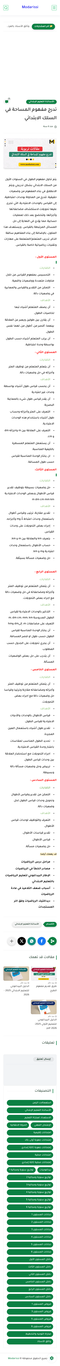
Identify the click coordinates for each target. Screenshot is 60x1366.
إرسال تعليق (43, 1059)
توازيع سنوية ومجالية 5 (38, 1200)
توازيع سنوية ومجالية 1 (21, 1170)
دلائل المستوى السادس (38, 1297)
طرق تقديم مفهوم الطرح (46, 988)
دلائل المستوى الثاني (40, 1274)
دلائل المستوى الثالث (39, 1267)
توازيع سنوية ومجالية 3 (38, 1185)
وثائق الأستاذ (44, 1341)
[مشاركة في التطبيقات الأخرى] (12, 941)
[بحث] (5, 7)
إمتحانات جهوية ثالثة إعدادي (36, 1147)
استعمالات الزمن (41, 1103)
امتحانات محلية (43, 1155)
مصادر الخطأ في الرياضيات (32, 868)
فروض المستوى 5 (41, 1319)
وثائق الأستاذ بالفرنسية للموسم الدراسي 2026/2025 (17, 26)
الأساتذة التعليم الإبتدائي (41, 102)
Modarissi (30, 8)
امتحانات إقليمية (42, 1132)
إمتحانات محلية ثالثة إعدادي (36, 1162)
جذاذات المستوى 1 (41, 1214)
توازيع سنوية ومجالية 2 (38, 1177)
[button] (42, 941)
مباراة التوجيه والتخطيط (38, 1334)
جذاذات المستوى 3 (41, 1229)
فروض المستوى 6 (41, 1326)
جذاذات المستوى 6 (41, 1252)
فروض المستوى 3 (41, 1311)
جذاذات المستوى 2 (41, 1222)
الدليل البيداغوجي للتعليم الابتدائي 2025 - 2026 (16, 990)
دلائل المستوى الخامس (38, 1282)
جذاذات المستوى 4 (41, 1237)
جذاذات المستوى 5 (41, 1244)
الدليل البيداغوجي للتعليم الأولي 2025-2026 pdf (45, 1024)
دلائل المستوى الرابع (40, 1289)
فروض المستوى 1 (41, 1304)
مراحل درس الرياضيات (35, 862)
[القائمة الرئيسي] (54, 7)
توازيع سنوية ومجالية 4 (38, 1192)
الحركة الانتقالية (18, 1125)
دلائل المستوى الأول (40, 1259)
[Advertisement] (30, 68)
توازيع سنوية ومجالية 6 (38, 1207)
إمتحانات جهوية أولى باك (38, 1140)
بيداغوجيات (45, 1170)
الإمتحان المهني (42, 1125)
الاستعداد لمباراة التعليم (38, 1118)
